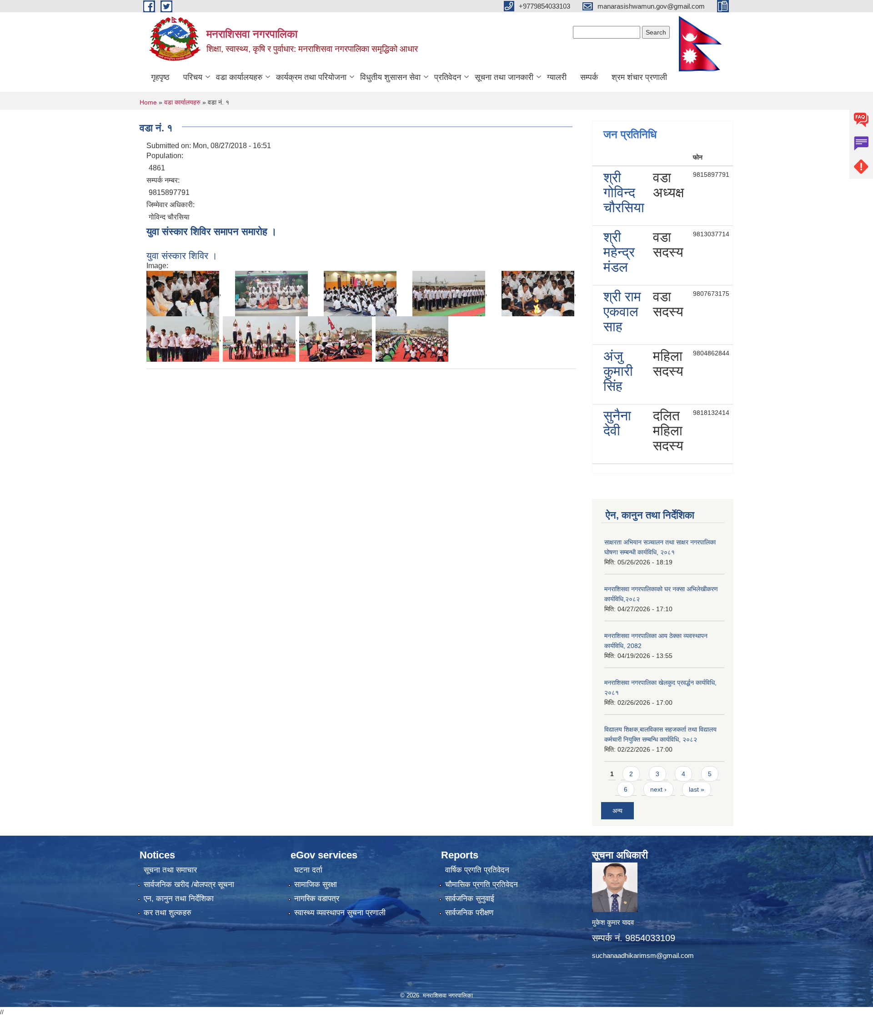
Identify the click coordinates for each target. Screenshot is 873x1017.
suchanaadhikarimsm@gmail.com (643, 955)
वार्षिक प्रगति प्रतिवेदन (477, 870)
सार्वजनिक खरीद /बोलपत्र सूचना (189, 884)
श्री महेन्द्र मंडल (619, 251)
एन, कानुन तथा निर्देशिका (179, 898)
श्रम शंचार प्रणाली (639, 77)
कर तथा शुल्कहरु (167, 912)
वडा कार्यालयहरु (239, 77)
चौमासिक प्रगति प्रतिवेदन (481, 884)
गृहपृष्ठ (160, 77)
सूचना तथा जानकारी (504, 77)
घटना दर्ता (308, 870)
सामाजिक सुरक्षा (315, 884)
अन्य (617, 810)
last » (696, 789)
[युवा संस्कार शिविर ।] (182, 293)
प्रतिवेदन (447, 77)
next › (658, 789)
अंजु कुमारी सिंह (618, 371)
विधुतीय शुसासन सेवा (390, 77)
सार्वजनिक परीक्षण (469, 912)
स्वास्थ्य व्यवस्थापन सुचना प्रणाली (340, 912)
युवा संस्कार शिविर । (181, 255)
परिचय (192, 77)
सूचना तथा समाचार (170, 870)
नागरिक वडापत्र (316, 898)
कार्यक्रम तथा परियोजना (311, 77)
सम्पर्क (589, 77)
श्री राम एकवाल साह (622, 311)
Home (148, 102)
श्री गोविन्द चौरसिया (623, 192)
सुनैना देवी (617, 423)
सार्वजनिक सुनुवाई (469, 898)
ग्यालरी (557, 77)
